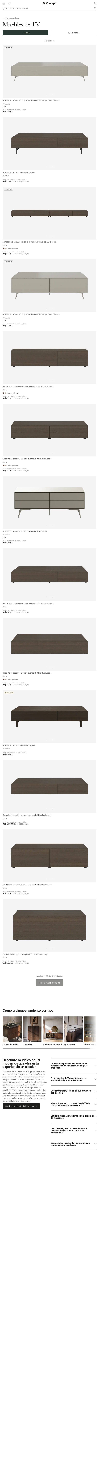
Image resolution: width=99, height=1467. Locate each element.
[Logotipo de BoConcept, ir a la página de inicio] (49, 3)
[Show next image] (52, 94)
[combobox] (49, 8)
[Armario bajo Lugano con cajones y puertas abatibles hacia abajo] (49, 213)
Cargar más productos (49, 983)
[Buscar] (95, 8)
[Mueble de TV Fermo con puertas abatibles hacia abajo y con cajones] (49, 71)
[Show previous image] (47, 94)
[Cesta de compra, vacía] (95, 3)
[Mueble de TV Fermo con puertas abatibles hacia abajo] (49, 502)
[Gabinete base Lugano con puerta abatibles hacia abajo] (49, 925)
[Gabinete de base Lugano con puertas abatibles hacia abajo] (49, 430)
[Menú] (4, 3)
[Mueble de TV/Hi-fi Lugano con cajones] (49, 143)
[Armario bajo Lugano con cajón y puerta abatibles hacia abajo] (49, 357)
